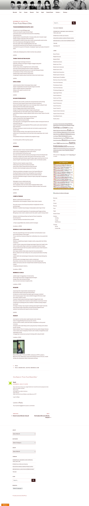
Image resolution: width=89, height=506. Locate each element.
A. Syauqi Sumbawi (61, 123)
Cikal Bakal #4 (56, 45)
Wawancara (55, 151)
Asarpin (66, 123)
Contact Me (57, 228)
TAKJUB (55, 43)
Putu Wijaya (71, 138)
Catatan (58, 12)
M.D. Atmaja (58, 134)
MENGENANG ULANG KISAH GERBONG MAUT (64, 40)
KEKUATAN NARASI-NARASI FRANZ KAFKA (63, 38)
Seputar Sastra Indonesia (59, 110)
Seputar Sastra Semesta (58, 113)
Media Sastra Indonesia (58, 67)
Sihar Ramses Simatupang (61, 148)
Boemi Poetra (56, 54)
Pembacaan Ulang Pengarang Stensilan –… (61, 177)
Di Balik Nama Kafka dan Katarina (60, 35)
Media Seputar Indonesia (58, 74)
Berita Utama (64, 125)
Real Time (63, 188)
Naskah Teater (49, 12)
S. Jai (72, 140)
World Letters (56, 118)
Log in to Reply (16, 397)
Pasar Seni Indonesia (58, 82)
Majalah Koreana (57, 56)
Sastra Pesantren (57, 105)
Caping (61, 127)
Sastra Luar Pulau (57, 98)
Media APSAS (56, 59)
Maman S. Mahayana (66, 134)
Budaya (69, 125)
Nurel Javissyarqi (63, 136)
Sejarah (54, 148)
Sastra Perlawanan (57, 103)
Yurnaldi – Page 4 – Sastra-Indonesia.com (63, 182)
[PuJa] (56, 226)
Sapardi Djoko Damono (64, 143)
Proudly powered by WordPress (20, 495)
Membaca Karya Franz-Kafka (59, 79)
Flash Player (72, 154)
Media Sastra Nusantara (58, 72)
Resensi (32, 12)
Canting (56, 127)
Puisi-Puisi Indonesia (58, 87)
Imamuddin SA (69, 132)
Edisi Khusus (64, 130)
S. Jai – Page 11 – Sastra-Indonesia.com (63, 175)
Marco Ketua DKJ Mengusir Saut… (62, 187)
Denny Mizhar (70, 127)
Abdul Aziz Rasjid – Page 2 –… (59, 168)
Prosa (64, 138)
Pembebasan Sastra (57, 85)
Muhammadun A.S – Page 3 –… (59, 185)
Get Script (59, 188)
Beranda (15, 12)
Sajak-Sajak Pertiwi (57, 92)
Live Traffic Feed (63, 162)
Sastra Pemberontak (58, 100)
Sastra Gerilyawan (57, 95)
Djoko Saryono (57, 130)
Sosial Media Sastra (57, 116)
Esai (20, 12)
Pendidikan (70, 136)
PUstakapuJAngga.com (58, 90)
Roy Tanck (63, 154)
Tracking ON (67, 188)
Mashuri (56, 136)
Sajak (42, 12)
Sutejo (63, 150)
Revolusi (69, 140)
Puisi (37, 12)
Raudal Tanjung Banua (57, 140)
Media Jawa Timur (57, 64)
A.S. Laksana (55, 123)
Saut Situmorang (70, 146)
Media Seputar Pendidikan (59, 77)
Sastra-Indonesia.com (31, 4)
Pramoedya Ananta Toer (58, 138)
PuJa (27, 21)
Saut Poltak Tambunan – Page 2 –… (60, 165)
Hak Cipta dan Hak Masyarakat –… (63, 170)
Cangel (72, 125)
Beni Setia (59, 125)
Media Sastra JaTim (57, 69)
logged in (22, 405)
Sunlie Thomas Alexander (70, 148)
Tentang (65, 12)
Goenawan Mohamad (62, 132)
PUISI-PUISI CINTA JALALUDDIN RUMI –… (61, 180)
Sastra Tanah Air (57, 108)
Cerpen (25, 12)
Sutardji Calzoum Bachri (57, 150)
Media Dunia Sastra (57, 61)
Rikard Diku (22, 367)
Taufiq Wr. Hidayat (69, 150)
